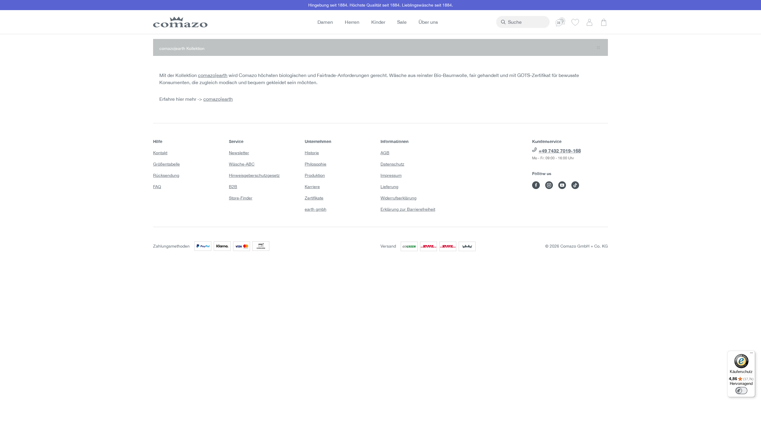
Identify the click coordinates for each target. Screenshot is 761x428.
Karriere (312, 186)
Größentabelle (166, 164)
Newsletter (239, 152)
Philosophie (315, 164)
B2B (233, 186)
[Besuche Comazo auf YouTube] (562, 185)
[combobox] (526, 22)
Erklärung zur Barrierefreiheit (407, 209)
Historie (312, 152)
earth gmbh (315, 209)
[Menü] (751, 354)
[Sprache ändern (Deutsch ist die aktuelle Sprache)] (560, 22)
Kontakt (160, 152)
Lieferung (389, 186)
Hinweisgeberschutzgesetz (254, 175)
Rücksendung (166, 175)
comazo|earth (212, 75)
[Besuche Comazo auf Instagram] (549, 185)
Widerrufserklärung (398, 198)
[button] (380, 47)
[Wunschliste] (575, 22)
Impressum (391, 175)
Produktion (315, 175)
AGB (384, 152)
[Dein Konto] (589, 22)
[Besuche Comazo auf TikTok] (575, 185)
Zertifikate (314, 198)
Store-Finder (240, 198)
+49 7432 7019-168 (560, 150)
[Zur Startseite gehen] (179, 22)
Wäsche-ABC (241, 164)
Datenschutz (392, 164)
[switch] (741, 390)
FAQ (157, 186)
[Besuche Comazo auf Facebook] (536, 185)
